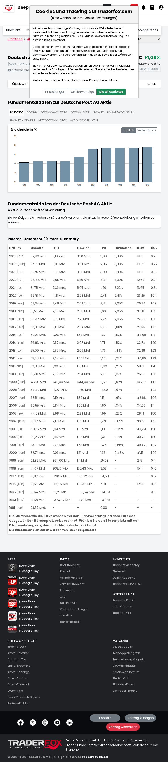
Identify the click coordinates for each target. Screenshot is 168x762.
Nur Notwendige (82, 91)
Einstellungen (55, 91)
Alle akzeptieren (111, 91)
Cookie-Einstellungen (120, 69)
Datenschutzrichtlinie (103, 80)
